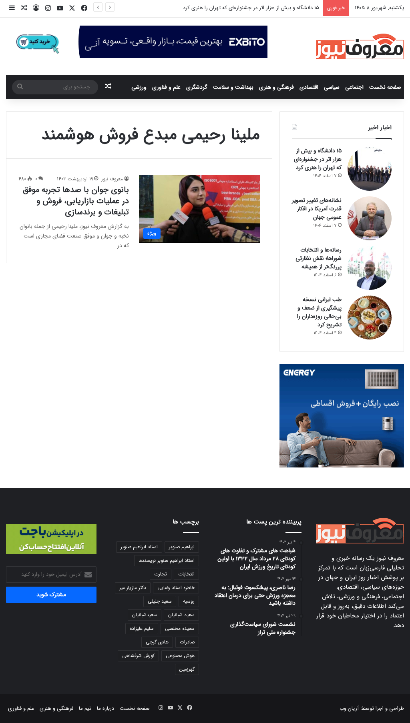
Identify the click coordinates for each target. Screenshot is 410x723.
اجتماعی (354, 87)
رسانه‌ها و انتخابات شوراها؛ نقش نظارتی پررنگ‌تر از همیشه (318, 258)
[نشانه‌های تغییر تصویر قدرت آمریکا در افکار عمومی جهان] (370, 218)
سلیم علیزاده (142, 628)
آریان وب (349, 708)
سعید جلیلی (160, 601)
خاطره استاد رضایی (176, 587)
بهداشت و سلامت (233, 87)
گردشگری (196, 87)
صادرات (187, 642)
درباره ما (105, 708)
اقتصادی (308, 87)
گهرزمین (187, 669)
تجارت (160, 574)
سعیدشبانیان (144, 615)
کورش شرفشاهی (138, 655)
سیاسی (332, 87)
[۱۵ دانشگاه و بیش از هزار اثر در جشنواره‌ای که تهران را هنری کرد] (370, 169)
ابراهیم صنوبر (182, 547)
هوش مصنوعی (180, 655)
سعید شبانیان (181, 615)
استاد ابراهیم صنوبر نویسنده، (167, 560)
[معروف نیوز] (360, 46)
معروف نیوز (112, 179)
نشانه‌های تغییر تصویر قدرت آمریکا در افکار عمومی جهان (317, 209)
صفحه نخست (385, 87)
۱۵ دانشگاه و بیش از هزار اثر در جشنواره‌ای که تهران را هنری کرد (251, 8)
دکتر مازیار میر (132, 587)
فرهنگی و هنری (276, 87)
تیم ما (85, 708)
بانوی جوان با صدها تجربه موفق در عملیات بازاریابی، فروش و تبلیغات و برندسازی (76, 201)
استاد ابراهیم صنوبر (139, 547)
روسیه (189, 601)
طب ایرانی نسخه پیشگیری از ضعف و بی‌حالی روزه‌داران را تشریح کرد (319, 312)
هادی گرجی (157, 642)
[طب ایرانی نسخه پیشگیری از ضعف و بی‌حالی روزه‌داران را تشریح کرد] (370, 318)
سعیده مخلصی (180, 628)
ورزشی (139, 87)
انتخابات (186, 574)
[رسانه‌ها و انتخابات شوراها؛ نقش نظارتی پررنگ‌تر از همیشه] (370, 268)
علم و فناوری (166, 87)
